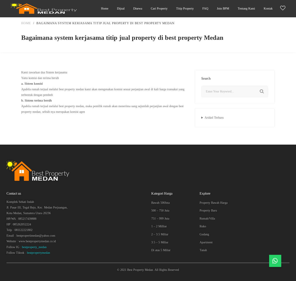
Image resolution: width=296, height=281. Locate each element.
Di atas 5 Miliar (161, 250)
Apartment (206, 242)
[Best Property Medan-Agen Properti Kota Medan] (45, 8)
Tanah (203, 250)
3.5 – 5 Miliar (159, 242)
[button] (275, 261)
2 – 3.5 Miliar (159, 234)
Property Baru (208, 210)
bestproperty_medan (34, 247)
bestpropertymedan (38, 252)
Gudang (204, 234)
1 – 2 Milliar (159, 226)
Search (262, 91)
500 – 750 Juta (160, 210)
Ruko (203, 226)
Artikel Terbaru (214, 117)
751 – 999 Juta (160, 218)
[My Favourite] (282, 9)
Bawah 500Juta (160, 202)
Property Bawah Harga (214, 202)
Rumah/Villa (207, 218)
